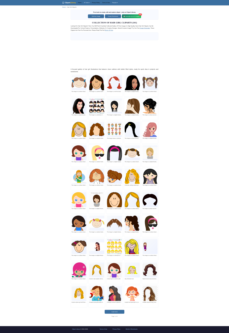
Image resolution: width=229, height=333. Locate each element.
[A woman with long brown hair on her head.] (96, 129)
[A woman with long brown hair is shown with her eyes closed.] (132, 109)
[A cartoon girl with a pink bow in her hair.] (79, 246)
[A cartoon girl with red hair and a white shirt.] (96, 182)
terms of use (109, 30)
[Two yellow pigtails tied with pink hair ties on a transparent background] (96, 270)
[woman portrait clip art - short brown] (96, 199)
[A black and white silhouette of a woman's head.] (150, 199)
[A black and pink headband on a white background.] (114, 156)
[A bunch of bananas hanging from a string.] (132, 200)
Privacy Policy (96, 2)
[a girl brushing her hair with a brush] (79, 176)
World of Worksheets (131, 329)
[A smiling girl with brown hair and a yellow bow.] (132, 152)
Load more (114, 311)
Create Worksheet (113, 16)
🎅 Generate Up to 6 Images (132, 15)
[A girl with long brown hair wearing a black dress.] (96, 246)
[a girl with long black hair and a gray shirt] (114, 106)
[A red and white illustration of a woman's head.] (114, 82)
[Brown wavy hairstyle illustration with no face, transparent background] (150, 270)
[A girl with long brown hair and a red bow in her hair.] (96, 83)
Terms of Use (106, 2)
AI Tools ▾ (86, 2)
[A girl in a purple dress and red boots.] (150, 246)
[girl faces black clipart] (96, 106)
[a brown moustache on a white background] (114, 223)
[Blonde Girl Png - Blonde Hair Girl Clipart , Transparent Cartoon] (132, 270)
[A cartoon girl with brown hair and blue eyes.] (114, 176)
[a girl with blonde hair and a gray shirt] (150, 153)
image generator (145, 28)
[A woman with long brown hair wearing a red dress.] (132, 227)
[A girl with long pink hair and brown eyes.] (150, 131)
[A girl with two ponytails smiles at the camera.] (150, 83)
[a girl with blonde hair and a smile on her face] (79, 130)
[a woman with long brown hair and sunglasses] (150, 226)
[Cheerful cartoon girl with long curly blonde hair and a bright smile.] (132, 177)
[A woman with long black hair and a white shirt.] (132, 85)
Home (79, 2)
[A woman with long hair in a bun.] (150, 106)
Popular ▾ (115, 2)
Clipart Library (76, 329)
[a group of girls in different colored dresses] (114, 129)
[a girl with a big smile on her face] (96, 223)
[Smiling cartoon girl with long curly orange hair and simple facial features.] (79, 293)
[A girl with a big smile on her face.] (79, 82)
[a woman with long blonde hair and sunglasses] (96, 155)
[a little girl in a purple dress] (150, 181)
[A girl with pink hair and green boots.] (79, 275)
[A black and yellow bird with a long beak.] (132, 130)
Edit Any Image (96, 16)
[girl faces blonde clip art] (114, 246)
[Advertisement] (114, 54)
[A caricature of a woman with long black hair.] (79, 109)
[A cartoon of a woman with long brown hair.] (114, 200)
